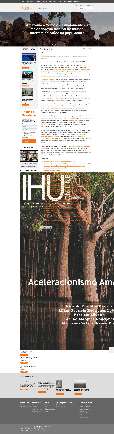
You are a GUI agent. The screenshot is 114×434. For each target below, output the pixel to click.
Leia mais (24, 355)
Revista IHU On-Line (60, 406)
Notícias (45, 1)
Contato (76, 1)
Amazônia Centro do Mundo (52, 170)
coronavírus (44, 124)
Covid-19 (43, 56)
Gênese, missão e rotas (25, 404)
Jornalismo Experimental (49, 409)
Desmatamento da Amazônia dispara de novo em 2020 (59, 161)
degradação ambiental (48, 79)
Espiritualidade (68, 1)
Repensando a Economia (37, 409)
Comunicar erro (46, 227)
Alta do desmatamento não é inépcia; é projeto (57, 183)
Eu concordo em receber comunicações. (30, 133)
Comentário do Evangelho (85, 404)
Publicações (52, 1)
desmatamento (62, 84)
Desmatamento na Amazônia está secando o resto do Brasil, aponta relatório (66, 191)
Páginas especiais (48, 408)
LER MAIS (25, 68)
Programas (38, 1)
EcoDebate (74, 62)
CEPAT (21, 409)
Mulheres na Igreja (83, 417)
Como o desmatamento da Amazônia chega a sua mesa (60, 201)
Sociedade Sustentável (37, 411)
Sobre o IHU (30, 1)
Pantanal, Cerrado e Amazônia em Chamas (56, 176)
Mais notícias (47, 404)
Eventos (60, 1)
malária (63, 88)
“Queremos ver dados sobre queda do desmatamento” (59, 199)
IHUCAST (46, 411)
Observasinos (35, 404)
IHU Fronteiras (35, 408)
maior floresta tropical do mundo (62, 69)
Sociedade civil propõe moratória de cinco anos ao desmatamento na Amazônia (67, 185)
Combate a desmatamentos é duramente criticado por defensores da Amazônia (66, 193)
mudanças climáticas (79, 136)
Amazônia (47, 94)
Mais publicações (60, 404)
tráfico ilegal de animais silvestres (50, 138)
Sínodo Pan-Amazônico (84, 416)
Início (23, 1)
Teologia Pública (35, 406)
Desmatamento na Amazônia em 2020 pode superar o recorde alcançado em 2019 (67, 164)
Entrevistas (46, 406)
